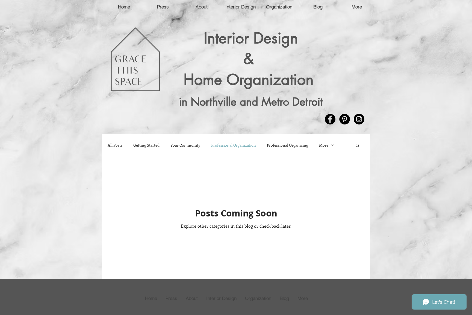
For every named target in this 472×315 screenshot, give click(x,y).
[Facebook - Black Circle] (330, 119)
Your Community (185, 145)
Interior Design (251, 38)
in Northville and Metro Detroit (251, 102)
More (323, 145)
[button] (357, 146)
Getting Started (146, 145)
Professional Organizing (287, 145)
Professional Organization (233, 145)
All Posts (115, 145)
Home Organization (251, 79)
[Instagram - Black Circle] (359, 119)
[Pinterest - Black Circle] (344, 119)
